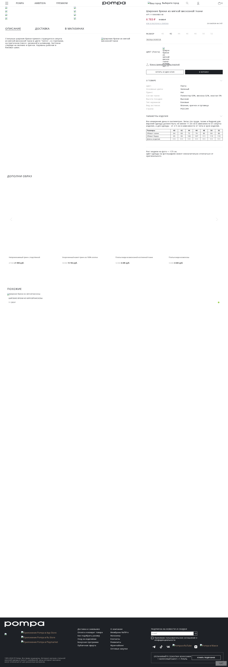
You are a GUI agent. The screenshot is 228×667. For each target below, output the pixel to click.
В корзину (204, 72)
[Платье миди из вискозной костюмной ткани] (140, 218)
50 (203, 33)
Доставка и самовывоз (89, 629)
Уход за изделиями (87, 639)
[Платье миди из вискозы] (193, 218)
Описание (13, 28)
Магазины (115, 636)
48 (195, 33)
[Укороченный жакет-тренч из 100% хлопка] (87, 218)
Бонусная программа (88, 642)
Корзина (221, 3)
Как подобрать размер (89, 636)
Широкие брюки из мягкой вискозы (26, 298)
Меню (6, 3)
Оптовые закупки (119, 649)
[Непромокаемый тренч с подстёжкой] (34, 218)
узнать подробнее (206, 657)
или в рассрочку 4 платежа (157, 23)
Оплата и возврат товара (90, 632)
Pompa (20, 3)
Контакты (115, 639)
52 (212, 33)
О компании (116, 629)
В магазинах (74, 28)
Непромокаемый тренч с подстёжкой (24, 257)
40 (163, 33)
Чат (221, 663)
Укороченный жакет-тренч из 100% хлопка (80, 257)
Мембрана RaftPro (119, 632)
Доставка (42, 28)
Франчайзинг (117, 645)
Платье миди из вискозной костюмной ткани (134, 257)
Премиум (62, 3)
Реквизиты (115, 642)
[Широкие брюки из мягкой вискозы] (114, 294)
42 (171, 33)
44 (179, 33)
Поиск (187, 3)
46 (187, 33)
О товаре (151, 80)
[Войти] (198, 3)
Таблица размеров (153, 39)
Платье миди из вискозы (179, 257)
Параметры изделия (157, 116)
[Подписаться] (195, 633)
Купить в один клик (165, 72)
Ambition (40, 3)
